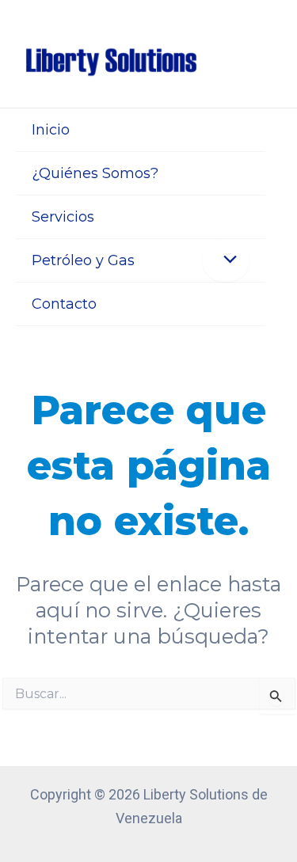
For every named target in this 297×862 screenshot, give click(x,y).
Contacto (64, 304)
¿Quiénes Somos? (95, 173)
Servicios (63, 217)
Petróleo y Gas (83, 260)
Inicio (51, 130)
